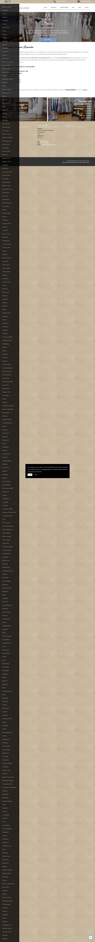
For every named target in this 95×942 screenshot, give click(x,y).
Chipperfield (6, 241)
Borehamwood (6, 141)
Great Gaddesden (7, 368)
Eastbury (4, 303)
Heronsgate (5, 413)
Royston (4, 705)
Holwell (4, 450)
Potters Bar (5, 667)
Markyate (5, 564)
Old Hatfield (6, 639)
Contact (86, 7)
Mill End (4, 574)
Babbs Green (6, 69)
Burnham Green (7, 203)
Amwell (4, 24)
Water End (5, 860)
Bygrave (4, 217)
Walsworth (5, 842)
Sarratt (4, 729)
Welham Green (6, 873)
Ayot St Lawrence (7, 62)
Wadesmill (5, 832)
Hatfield (4, 402)
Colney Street (6, 272)
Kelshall (4, 471)
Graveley (4, 361)
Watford (4, 866)
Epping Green (6, 313)
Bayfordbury (6, 103)
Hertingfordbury (7, 423)
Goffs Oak (5, 354)
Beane (4, 107)
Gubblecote (5, 388)
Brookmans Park (7, 189)
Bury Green (5, 206)
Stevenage (5, 798)
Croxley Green (6, 282)
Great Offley (5, 378)
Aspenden (5, 48)
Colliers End (5, 265)
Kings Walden (6, 485)
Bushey (4, 210)
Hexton (4, 426)
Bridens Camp (6, 186)
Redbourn (5, 684)
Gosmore (4, 357)
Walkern (4, 835)
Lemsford (5, 505)
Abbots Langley (7, 7)
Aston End (5, 51)
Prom (73, 7)
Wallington (5, 839)
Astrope (4, 55)
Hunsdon (5, 457)
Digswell (4, 296)
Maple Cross (6, 560)
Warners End (6, 856)
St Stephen (5, 767)
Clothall (4, 251)
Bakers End (5, 72)
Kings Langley (6, 481)
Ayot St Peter (6, 65)
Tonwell (4, 818)
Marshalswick (6, 567)
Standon (4, 774)
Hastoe (4, 399)
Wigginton (5, 915)
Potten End (5, 664)
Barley (4, 86)
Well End (5, 877)
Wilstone (5, 921)
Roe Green (5, 701)
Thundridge (5, 815)
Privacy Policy (46, 469)
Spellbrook (5, 753)
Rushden (4, 712)
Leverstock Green (7, 516)
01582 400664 (61, 1)
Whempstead (6, 904)
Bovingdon (5, 148)
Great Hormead (6, 371)
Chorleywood (6, 247)
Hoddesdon (5, 447)
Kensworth (5, 474)
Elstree (4, 309)
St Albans (5, 756)
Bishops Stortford (7, 137)
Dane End (5, 289)
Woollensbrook (6, 928)
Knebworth (5, 492)
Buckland (5, 196)
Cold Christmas (6, 258)
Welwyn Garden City (8, 884)
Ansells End (5, 27)
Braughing (5, 168)
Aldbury (4, 17)
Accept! (30, 474)
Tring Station (6, 825)
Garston (4, 347)
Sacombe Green (7, 719)
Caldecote (5, 220)
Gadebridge (5, 344)
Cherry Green (6, 234)
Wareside (5, 853)
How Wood (5, 454)
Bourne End (5, 144)
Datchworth (5, 292)
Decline (36, 474)
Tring (3, 822)
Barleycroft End (6, 89)
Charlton (4, 227)
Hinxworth (5, 440)
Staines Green (6, 770)
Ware (3, 849)
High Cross (5, 430)
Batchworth (5, 93)
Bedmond (5, 110)
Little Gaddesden (7, 529)
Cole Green (5, 261)
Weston (4, 894)
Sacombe (5, 715)
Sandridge (5, 725)
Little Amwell (6, 523)
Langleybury (6, 498)
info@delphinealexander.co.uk (48, 144)
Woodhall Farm (6, 925)
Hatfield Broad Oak (8, 406)
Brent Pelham (6, 175)
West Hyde (5, 887)
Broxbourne (5, 192)
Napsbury (5, 584)
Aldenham (5, 21)
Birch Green (5, 131)
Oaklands (5, 629)
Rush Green (5, 708)
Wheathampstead (7, 901)
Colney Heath (6, 268)
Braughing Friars (7, 172)
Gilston (4, 351)
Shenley (4, 736)
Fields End (5, 323)
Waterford (5, 863)
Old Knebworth (6, 643)
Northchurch (6, 619)
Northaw (4, 615)
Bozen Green (6, 158)
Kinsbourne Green (7, 488)
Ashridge (4, 41)
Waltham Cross (6, 846)
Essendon (5, 316)
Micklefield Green (7, 571)
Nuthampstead (6, 626)
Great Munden (6, 375)
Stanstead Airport (7, 784)
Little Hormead (6, 536)
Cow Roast (5, 278)
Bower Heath (6, 151)
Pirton (4, 660)
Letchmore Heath (7, 509)
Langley (4, 495)
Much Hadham (6, 581)
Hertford (4, 416)
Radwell (4, 681)
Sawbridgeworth (7, 732)
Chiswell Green (6, 244)
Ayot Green (5, 58)
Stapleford (5, 794)
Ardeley (4, 38)
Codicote (4, 254)
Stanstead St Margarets (9, 787)
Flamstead (5, 327)
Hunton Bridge (6, 461)
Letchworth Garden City (9, 512)
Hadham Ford (6, 392)
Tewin (4, 805)
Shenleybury (6, 739)
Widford (4, 911)
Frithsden (5, 333)
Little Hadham (6, 533)
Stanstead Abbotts (7, 780)
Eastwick (4, 306)
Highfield (5, 437)
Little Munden (6, 540)
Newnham (5, 609)
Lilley (3, 519)
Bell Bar (4, 113)
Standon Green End (8, 777)
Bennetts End (6, 124)
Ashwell (4, 45)
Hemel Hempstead (7, 409)
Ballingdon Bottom (7, 79)
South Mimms (6, 746)
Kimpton (4, 478)
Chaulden (5, 230)
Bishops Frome (6, 134)
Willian (4, 918)
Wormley (5, 935)
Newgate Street (7, 605)
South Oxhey (6, 750)
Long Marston (6, 554)
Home (45, 7)
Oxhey (4, 646)
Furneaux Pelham (7, 337)
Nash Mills (5, 591)
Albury (4, 14)
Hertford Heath (6, 419)
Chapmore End (6, 223)
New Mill (5, 602)
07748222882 (85, 1)
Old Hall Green (6, 636)
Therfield (5, 808)
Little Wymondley (7, 547)
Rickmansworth (6, 691)
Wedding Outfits (64, 7)
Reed (3, 688)
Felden (4, 320)
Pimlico (4, 657)
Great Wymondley (7, 382)
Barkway (4, 82)
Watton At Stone (7, 870)
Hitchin (4, 444)
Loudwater (5, 557)
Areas (79, 7)
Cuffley (4, 285)
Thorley (4, 811)
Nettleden (5, 598)
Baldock (4, 76)
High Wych (5, 433)
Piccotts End (5, 653)
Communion (53, 7)
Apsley (4, 34)
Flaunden (5, 330)
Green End (5, 385)
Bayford (4, 100)
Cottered (4, 275)
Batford (4, 96)
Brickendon (5, 179)
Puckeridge (5, 670)
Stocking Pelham (7, 801)
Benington (5, 120)
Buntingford (5, 199)
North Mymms (6, 612)
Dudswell (5, 299)
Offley (4, 633)
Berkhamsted (6, 127)
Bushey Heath (6, 213)
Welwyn (4, 880)
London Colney (6, 550)
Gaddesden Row (7, 340)
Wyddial (4, 939)
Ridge (4, 694)
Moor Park (5, 578)
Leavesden (5, 502)
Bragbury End (6, 161)
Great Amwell (6, 364)
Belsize (4, 117)
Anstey (4, 31)
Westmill (4, 890)
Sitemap (87, 162)
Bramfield (5, 165)
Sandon (4, 722)
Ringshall (5, 698)
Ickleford (4, 464)
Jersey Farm (5, 468)
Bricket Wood (6, 182)
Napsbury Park (6, 588)
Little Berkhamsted (7, 526)
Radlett (4, 677)
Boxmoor (5, 155)
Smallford (5, 743)
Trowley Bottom (7, 829)
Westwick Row (6, 897)
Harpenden (5, 395)
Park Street (5, 650)
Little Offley (5, 543)
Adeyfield (5, 10)
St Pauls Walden (7, 763)
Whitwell (5, 908)
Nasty (4, 595)
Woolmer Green (7, 932)
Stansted (4, 791)
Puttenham (5, 674)
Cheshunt (5, 237)
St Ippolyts (5, 760)
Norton (4, 622)
